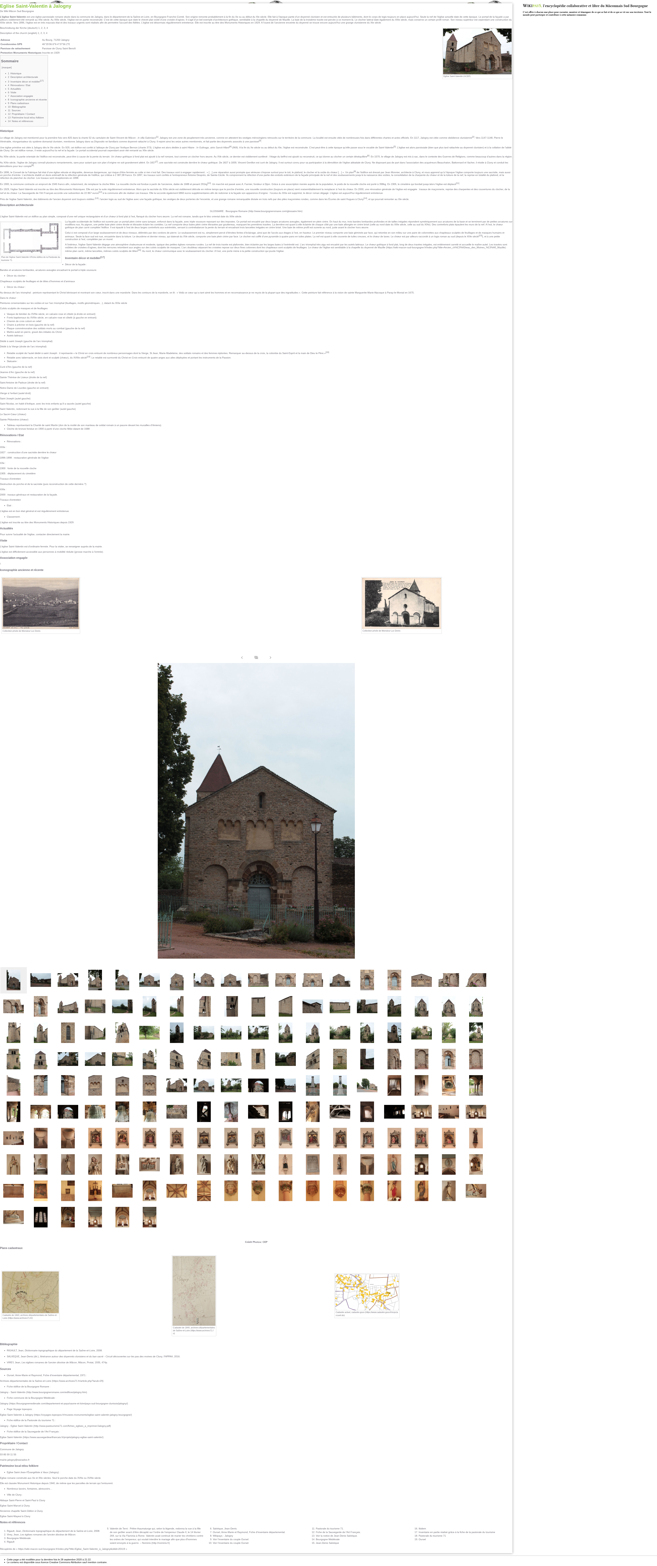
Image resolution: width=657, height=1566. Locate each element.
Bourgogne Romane (237, 211)
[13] (96, 198)
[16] (139, 250)
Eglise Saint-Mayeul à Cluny (15, 1516)
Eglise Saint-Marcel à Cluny (15, 1505)
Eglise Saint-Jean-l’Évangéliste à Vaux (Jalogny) (33, 1472)
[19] (88, 357)
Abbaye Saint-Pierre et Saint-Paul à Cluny (22, 1500)
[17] (102, 257)
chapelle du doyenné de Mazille (368, 247)
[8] (32, 165)
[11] (457, 183)
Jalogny (98, 16)
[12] (100, 192)
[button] (242, 657)
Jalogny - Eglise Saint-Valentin (16, 1426)
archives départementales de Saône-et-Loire (194, 1329)
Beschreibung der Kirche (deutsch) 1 (20, 28)
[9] (355, 171)
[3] (260, 140)
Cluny (18, 1494)
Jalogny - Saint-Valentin (12, 1392)
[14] (365, 198)
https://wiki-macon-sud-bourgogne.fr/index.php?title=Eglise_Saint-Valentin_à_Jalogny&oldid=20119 (71, 1549)
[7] (157, 161)
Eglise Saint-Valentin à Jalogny (16, 1414)
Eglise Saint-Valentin (11, 1437)
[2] (473, 137)
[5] (395, 146)
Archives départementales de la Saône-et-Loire (25, 1381)
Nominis (146, 1543)
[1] (157, 137)
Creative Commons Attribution (65, 1562)
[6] (368, 155)
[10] (209, 183)
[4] (230, 146)
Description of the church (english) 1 (19, 33)
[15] (480, 235)
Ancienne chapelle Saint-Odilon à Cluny (21, 1511)
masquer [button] (6, 67)
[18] (327, 352)
